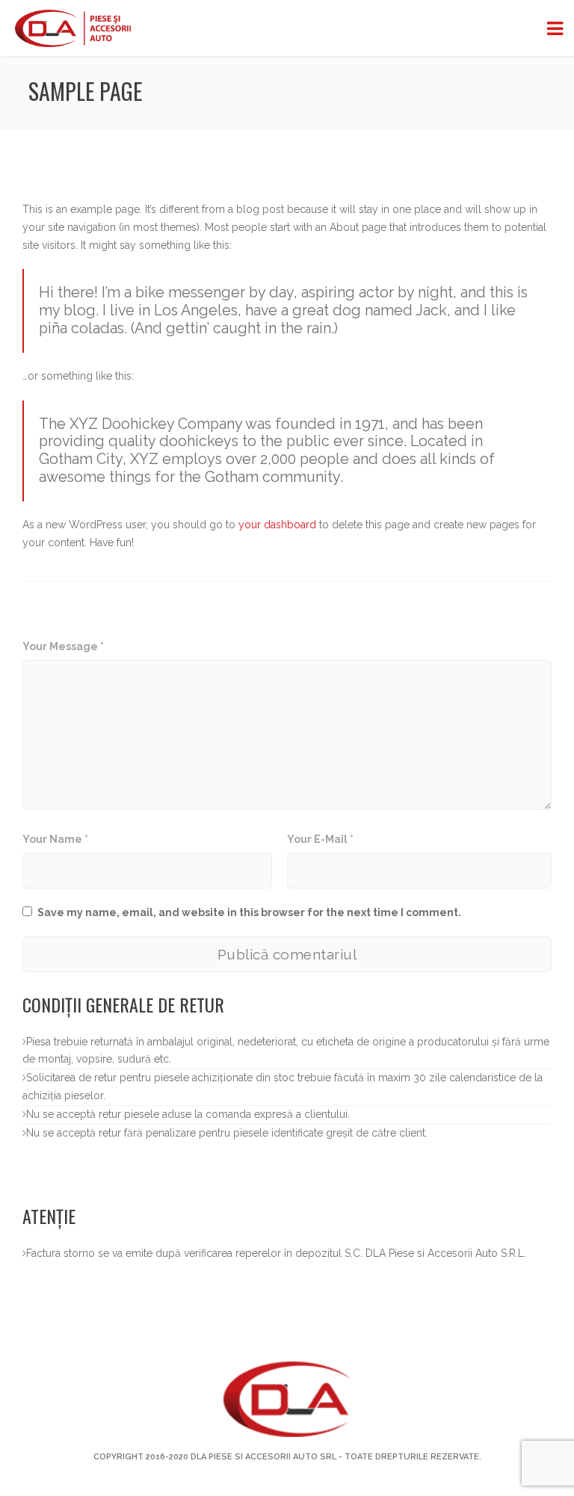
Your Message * (63, 646)
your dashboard (277, 525)
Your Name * (55, 839)
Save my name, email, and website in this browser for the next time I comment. (249, 912)
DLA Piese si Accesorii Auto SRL (263, 1457)
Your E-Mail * (320, 839)
